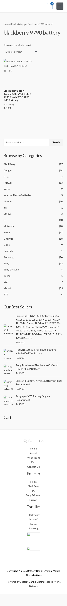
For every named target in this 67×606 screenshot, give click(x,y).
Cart (33, 462)
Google (7, 170)
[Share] (23, 597)
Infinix (7, 188)
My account (33, 457)
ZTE (6, 294)
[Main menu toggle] (59, 5)
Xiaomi (7, 288)
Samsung (9, 257)
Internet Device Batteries (17, 195)
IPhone (7, 201)
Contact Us (33, 466)
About (33, 453)
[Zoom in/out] (4, 597)
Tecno (7, 275)
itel (5, 207)
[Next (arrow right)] (13, 603)
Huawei (8, 182)
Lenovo (8, 213)
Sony (6, 263)
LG (5, 219)
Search (56, 142)
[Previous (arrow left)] (4, 603)
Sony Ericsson (11, 269)
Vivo (6, 281)
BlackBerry (9, 164)
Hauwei (33, 519)
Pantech (8, 250)
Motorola (9, 226)
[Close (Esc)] (32, 597)
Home (7, 24)
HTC (6, 176)
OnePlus (8, 238)
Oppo (7, 244)
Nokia (7, 232)
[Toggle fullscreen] (13, 597)
